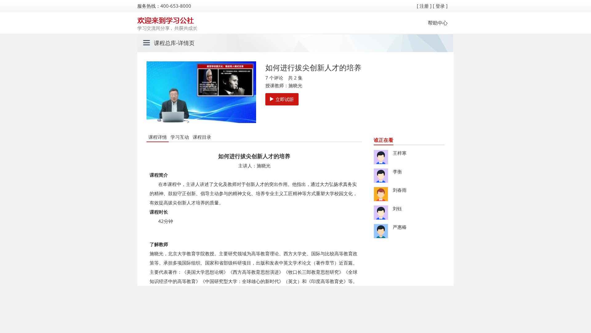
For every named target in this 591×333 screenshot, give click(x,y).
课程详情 (157, 137)
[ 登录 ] (440, 6)
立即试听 (284, 99)
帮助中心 (438, 22)
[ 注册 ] (424, 6)
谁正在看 (383, 140)
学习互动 (180, 137)
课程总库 (165, 43)
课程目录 (202, 137)
